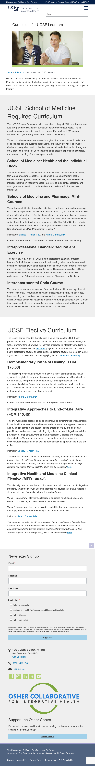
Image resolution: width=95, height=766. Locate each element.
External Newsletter (21, 605)
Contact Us (18, 668)
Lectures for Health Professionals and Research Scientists (38, 610)
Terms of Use (50, 760)
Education (19, 72)
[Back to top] (91, 545)
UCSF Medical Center (54, 2)
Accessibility (21, 760)
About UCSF (83, 2)
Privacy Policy (36, 760)
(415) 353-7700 (20, 662)
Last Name (13, 588)
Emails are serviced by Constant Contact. (56, 631)
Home (9, 72)
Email (11, 563)
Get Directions (19, 656)
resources (41, 348)
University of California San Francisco (22, 2)
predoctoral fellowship (69, 355)
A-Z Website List (66, 760)
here (69, 466)
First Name (13, 575)
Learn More (47, 736)
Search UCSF (71, 2)
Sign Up (47, 637)
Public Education (20, 619)
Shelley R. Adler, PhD (29, 234)
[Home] (23, 9)
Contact (10, 760)
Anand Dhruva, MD (55, 234)
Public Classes (19, 614)
